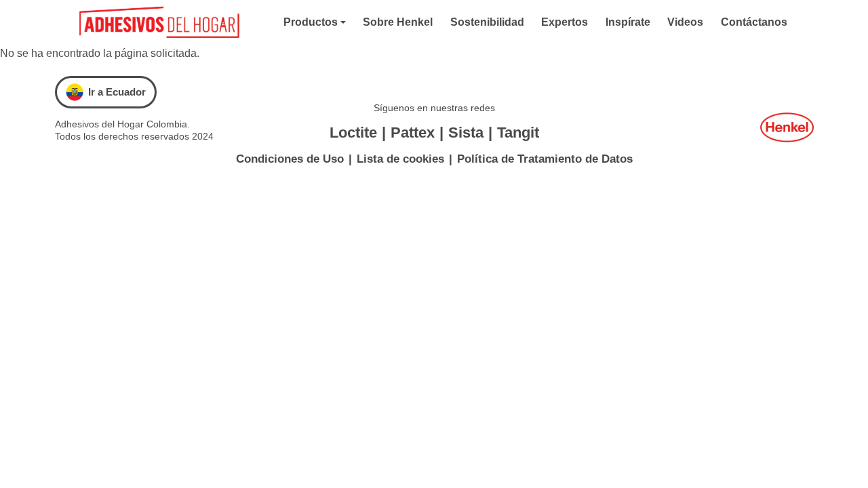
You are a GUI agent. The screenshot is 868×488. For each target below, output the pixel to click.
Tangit (518, 132)
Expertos (564, 22)
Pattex (413, 132)
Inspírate (628, 22)
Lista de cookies (400, 158)
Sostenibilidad (487, 22)
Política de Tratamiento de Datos (545, 158)
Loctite (353, 132)
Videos (685, 22)
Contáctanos (754, 22)
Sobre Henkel (398, 22)
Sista (466, 132)
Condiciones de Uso (290, 158)
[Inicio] (164, 23)
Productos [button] (310, 22)
